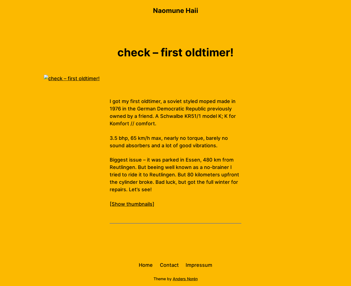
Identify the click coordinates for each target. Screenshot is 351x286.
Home (146, 265)
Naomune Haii (175, 11)
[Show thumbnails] (132, 204)
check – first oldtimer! (175, 52)
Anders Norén (185, 278)
